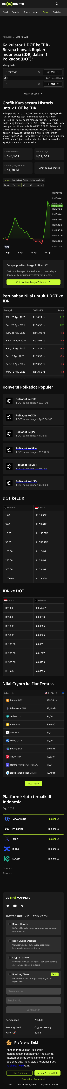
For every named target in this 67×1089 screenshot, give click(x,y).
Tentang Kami (13, 1027)
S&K (10, 1084)
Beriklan (57, 12)
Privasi (17, 1084)
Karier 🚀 (11, 1032)
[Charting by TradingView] (7, 247)
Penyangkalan (29, 1084)
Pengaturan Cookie (49, 1084)
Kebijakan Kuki (15, 1065)
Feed (5, 12)
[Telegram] (22, 906)
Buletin (16, 12)
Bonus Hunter (31, 12)
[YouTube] (15, 906)
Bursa (37, 1032)
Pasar (45, 12)
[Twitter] (8, 906)
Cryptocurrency (42, 1027)
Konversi (7, 36)
